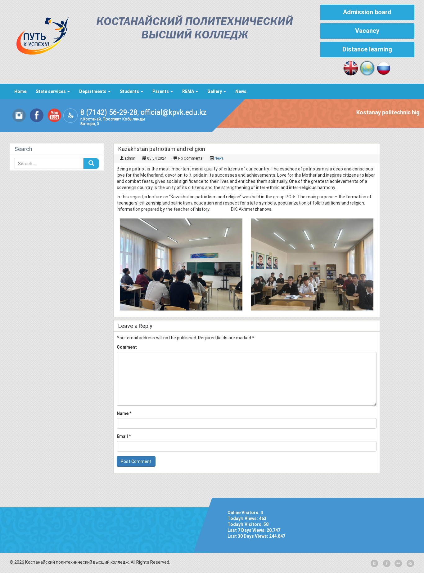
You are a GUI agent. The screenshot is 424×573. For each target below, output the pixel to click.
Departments (93, 91)
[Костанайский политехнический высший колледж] (39, 34)
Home (20, 91)
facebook (386, 563)
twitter (374, 563)
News (240, 91)
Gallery (215, 91)
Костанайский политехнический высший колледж (194, 28)
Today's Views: (243, 518)
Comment (127, 347)
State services (51, 91)
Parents (161, 91)
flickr (398, 563)
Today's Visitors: (246, 524)
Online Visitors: (244, 512)
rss (409, 563)
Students (130, 91)
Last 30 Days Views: (248, 536)
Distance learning (367, 49)
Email (124, 436)
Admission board (367, 12)
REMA (188, 91)
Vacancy (367, 30)
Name (124, 413)
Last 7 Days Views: (247, 530)
